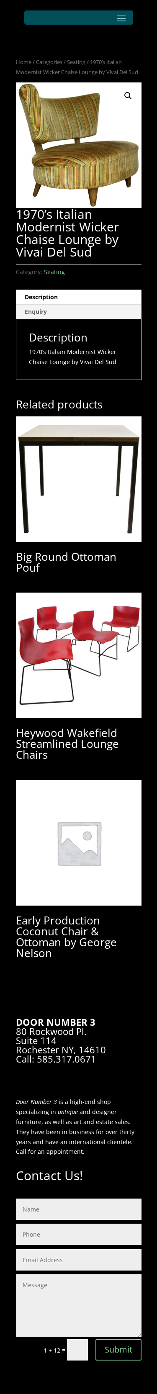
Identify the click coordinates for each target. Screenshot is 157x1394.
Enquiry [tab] (36, 312)
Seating (76, 62)
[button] (128, 95)
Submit (118, 1349)
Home (23, 62)
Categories (49, 62)
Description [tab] (41, 297)
